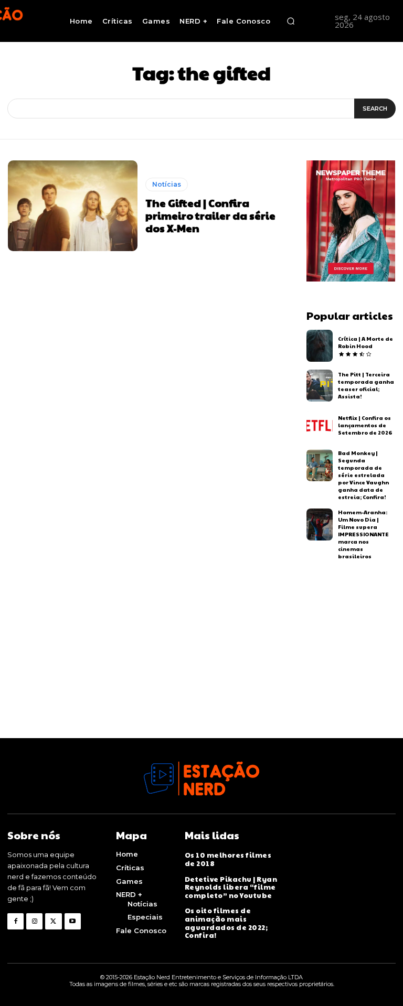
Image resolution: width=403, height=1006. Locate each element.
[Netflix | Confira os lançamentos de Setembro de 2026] (319, 425)
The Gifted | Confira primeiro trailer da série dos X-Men (210, 215)
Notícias (166, 184)
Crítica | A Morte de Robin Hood (365, 342)
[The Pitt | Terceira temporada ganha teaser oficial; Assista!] (319, 386)
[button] (291, 21)
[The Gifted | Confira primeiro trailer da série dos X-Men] (72, 205)
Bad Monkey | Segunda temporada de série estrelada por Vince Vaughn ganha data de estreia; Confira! (363, 475)
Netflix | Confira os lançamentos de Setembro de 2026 (365, 425)
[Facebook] (15, 921)
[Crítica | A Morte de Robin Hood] (319, 346)
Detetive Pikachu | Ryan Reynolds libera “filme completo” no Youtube (231, 887)
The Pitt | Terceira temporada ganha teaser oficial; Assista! (366, 385)
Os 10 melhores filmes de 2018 (228, 859)
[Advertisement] (201, 664)
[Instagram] (34, 921)
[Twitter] (53, 921)
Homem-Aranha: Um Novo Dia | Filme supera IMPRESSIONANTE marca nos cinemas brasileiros (363, 534)
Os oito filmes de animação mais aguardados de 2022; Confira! (226, 923)
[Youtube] (73, 921)
